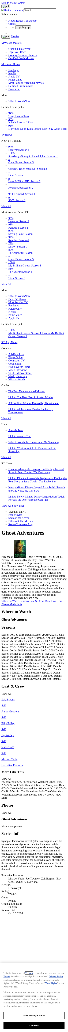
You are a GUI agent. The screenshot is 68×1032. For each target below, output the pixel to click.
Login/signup (23, 27)
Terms (6, 976)
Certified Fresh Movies (21, 58)
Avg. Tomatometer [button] (11, 566)
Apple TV (14, 76)
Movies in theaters (11, 42)
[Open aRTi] (5, 6)
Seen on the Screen (18, 517)
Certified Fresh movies (20, 85)
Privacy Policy (56, 976)
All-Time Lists (16, 354)
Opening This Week (19, 48)
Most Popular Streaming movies (26, 82)
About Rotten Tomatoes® (22, 20)
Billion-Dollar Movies (20, 521)
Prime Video (15, 79)
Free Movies (15, 514)
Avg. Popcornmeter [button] (45, 566)
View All (6, 206)
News (14, 342)
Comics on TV (16, 360)
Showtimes (18, 505)
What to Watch (19, 101)
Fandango (13, 70)
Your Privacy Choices (34, 1015)
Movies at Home (10, 64)
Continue (34, 1025)
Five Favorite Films (19, 366)
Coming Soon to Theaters (22, 55)
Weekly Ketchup (17, 376)
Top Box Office (17, 51)
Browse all (14, 89)
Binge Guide (15, 357)
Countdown (14, 363)
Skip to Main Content (13, 2)
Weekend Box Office (20, 373)
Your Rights (51, 983)
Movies (15, 36)
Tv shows (6, 134)
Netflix (12, 73)
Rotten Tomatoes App (20, 524)
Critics (12, 23)
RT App (6, 342)
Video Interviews (17, 369)
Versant (29, 973)
